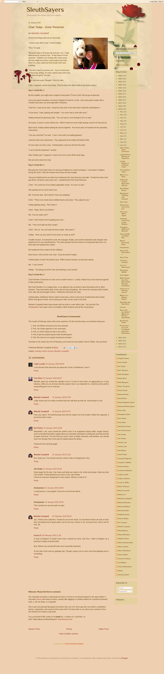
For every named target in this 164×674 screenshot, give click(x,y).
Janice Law (122, 442)
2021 (120, 91)
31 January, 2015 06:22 (52, 378)
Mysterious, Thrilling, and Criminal (124, 196)
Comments (123, 591)
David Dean (122, 398)
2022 (120, 88)
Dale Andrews (123, 394)
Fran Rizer (38, 378)
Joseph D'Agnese (125, 458)
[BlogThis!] (70, 348)
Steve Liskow (123, 546)
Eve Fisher (38, 428)
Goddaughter (33, 307)
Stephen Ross (123, 538)
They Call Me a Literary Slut (125, 236)
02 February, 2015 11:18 (51, 535)
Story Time (124, 257)
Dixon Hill (122, 410)
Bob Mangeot (123, 382)
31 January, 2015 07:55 (61, 397)
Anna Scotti (122, 362)
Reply (36, 371)
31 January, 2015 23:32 (54, 502)
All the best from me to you (125, 207)
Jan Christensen (124, 430)
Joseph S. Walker (124, 462)
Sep (122, 121)
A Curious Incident (124, 261)
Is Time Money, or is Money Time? (124, 164)
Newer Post (34, 629)
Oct (121, 118)
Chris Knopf (122, 390)
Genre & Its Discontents (125, 252)
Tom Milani (122, 563)
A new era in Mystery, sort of (124, 290)
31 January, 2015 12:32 (61, 455)
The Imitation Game (125, 171)
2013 (120, 341)
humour (50, 351)
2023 (120, 85)
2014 (120, 338)
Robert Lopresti (124, 526)
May (122, 133)
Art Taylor (122, 366)
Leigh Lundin (39, 364)
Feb (122, 142)
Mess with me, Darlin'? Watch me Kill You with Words (125, 313)
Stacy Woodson (124, 534)
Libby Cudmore (124, 478)
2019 (120, 97)
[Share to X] (72, 348)
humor (44, 351)
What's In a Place (124, 176)
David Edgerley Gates (126, 402)
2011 (120, 347)
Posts (121, 588)
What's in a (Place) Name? (124, 297)
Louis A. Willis (123, 482)
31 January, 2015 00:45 (55, 364)
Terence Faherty (124, 558)
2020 (120, 94)
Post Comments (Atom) (74, 644)
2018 (120, 100)
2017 (120, 103)
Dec (122, 112)
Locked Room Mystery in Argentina (125, 156)
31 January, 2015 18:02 (54, 488)
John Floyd (122, 454)
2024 (120, 82)
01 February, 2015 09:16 (62, 516)
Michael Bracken (124, 502)
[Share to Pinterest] (77, 348)
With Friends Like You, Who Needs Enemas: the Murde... (125, 281)
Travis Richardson (125, 567)
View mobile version (68, 633)
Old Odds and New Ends (125, 303)
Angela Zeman (123, 358)
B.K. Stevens (123, 370)
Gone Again (124, 275)
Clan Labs (124, 202)
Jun (122, 130)
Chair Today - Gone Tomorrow (125, 149)
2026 (120, 76)
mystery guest (123, 575)
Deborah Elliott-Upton (126, 406)
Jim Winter (122, 450)
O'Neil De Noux (124, 514)
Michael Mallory (124, 506)
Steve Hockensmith (125, 542)
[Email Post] (63, 348)
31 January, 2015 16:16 (52, 469)
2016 (120, 106)
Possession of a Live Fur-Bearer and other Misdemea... (125, 329)
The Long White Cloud (123, 213)
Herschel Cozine (124, 426)
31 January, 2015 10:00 (53, 428)
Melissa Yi (122, 494)
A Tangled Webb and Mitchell (124, 229)
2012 (120, 344)
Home (69, 629)
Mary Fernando (124, 490)
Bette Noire (122, 378)
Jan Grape (122, 434)
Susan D (37, 535)
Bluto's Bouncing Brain (124, 242)
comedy (38, 351)
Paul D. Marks (123, 518)
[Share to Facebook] (75, 348)
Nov (122, 115)
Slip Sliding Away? (124, 189)
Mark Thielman (123, 486)
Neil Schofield (123, 510)
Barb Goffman (123, 374)
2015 (120, 109)
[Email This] (68, 348)
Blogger (125, 658)
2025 (120, 79)
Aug (122, 124)
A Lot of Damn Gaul (125, 266)
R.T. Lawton (122, 522)
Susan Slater (123, 554)
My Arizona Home (124, 321)
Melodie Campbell (61, 351)
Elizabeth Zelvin (124, 414)
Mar (122, 139)
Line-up (123, 307)
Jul (121, 127)
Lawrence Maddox (125, 470)
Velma (38, 599)
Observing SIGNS (124, 271)
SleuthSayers (45, 9)
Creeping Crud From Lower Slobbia (125, 221)
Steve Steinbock (124, 550)
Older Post (104, 629)
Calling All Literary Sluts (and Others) (124, 182)
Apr (121, 136)
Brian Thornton (124, 386)
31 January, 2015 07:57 (61, 411)
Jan (122, 145)
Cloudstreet (124, 247)
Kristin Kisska (123, 466)
